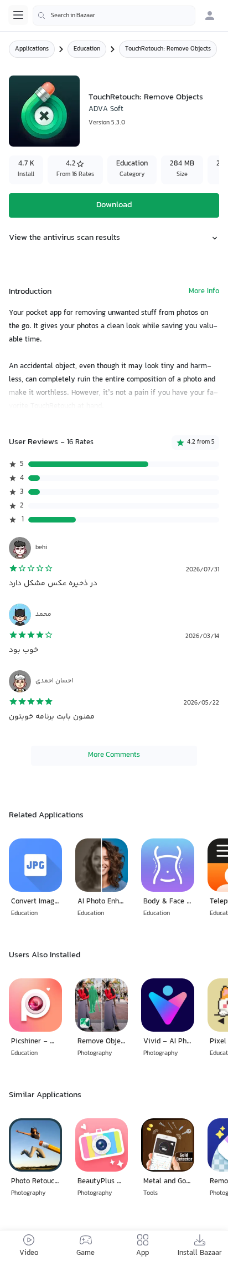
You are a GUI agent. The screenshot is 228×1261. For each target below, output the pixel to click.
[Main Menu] (18, 15)
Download (114, 205)
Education (87, 49)
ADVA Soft (106, 109)
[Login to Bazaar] (210, 16)
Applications (32, 49)
